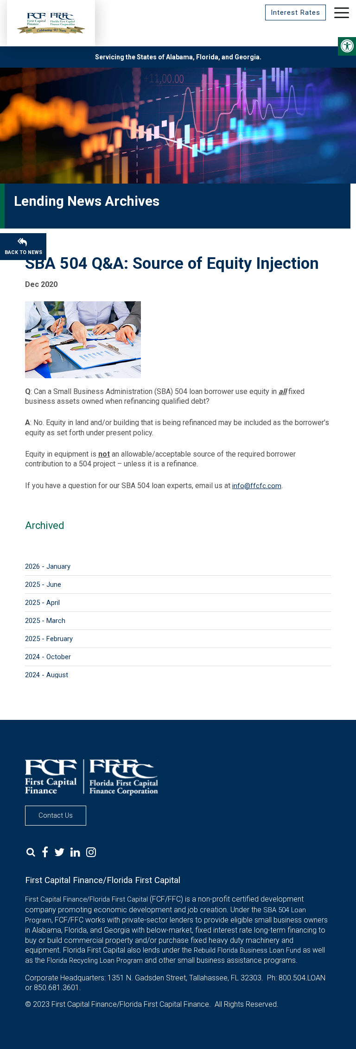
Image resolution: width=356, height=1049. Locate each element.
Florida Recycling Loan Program (95, 960)
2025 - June (43, 584)
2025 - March (45, 621)
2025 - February (49, 639)
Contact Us (55, 815)
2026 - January (47, 566)
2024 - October (48, 657)
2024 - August (46, 675)
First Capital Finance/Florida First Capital (86, 899)
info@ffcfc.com (256, 486)
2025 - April (42, 602)
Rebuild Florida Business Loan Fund (247, 950)
